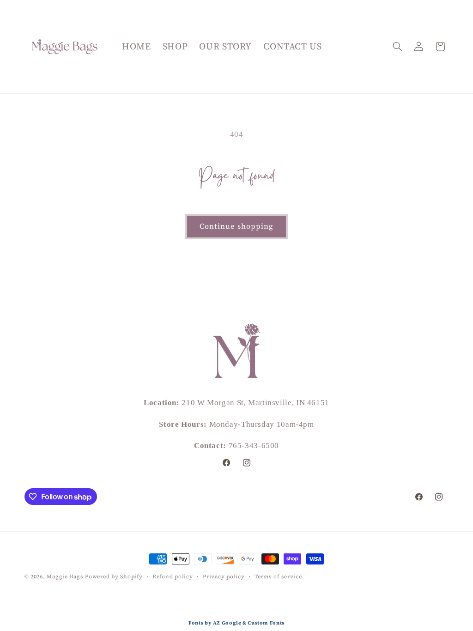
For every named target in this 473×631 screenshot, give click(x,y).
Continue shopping (236, 226)
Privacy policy (223, 576)
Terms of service (278, 576)
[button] (397, 46)
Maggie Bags (65, 576)
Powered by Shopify (113, 576)
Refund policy (172, 576)
